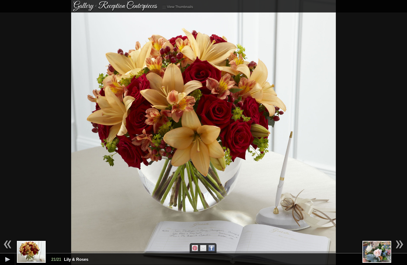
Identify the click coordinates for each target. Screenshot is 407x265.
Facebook (211, 248)
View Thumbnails (179, 7)
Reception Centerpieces (127, 6)
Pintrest (195, 248)
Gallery (83, 6)
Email (203, 248)
